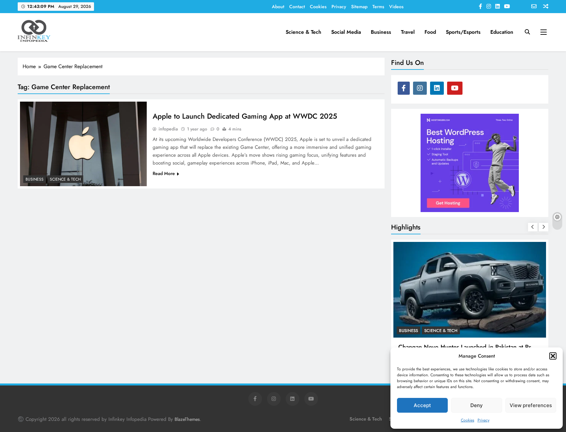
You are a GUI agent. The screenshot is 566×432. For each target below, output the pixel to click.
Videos (396, 6)
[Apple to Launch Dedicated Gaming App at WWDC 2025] (83, 144)
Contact (297, 6)
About (278, 6)
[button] (553, 356)
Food (430, 32)
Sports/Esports (463, 32)
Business (381, 32)
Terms (378, 6)
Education (501, 32)
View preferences (531, 405)
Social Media (346, 32)
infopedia (168, 129)
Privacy (483, 420)
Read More (164, 173)
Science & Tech (303, 32)
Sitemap (359, 6)
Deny (476, 405)
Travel (408, 32)
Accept (422, 405)
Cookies (467, 420)
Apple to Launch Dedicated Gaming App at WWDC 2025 (245, 116)
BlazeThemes (187, 419)
